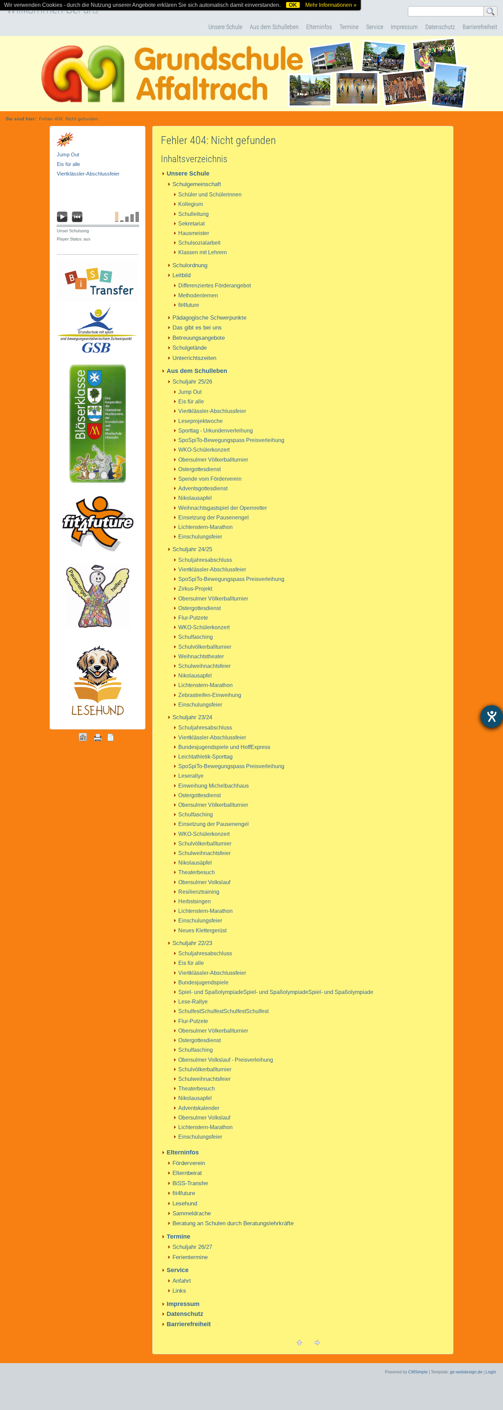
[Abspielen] (62, 216)
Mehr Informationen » (331, 5)
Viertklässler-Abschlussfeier (212, 411)
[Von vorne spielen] (77, 216)
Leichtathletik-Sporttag (205, 757)
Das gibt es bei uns (197, 327)
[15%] (122, 217)
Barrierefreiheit (480, 26)
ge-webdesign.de (466, 1372)
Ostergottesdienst (199, 469)
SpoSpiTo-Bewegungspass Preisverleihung (231, 440)
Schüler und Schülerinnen (210, 194)
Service (374, 26)
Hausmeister (193, 233)
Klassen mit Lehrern (202, 252)
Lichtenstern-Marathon (205, 527)
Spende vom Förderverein (210, 479)
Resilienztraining (198, 892)
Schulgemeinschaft (196, 184)
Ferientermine (190, 1257)
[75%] (132, 217)
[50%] (127, 217)
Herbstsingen (194, 901)
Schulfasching (195, 637)
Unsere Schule (225, 26)
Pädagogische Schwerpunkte (209, 317)
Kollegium (190, 204)
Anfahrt (181, 1281)
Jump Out (190, 392)
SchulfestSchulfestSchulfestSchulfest (223, 1011)
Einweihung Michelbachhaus (213, 786)
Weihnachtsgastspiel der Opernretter (222, 508)
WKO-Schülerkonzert (204, 450)
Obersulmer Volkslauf (204, 882)
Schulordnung (189, 265)
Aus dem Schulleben (274, 26)
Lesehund (184, 1203)
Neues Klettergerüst (202, 930)
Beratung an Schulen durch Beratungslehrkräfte (233, 1223)
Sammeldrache (191, 1213)
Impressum (404, 26)
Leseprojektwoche (200, 421)
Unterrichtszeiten (194, 358)
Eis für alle (191, 401)
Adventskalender (198, 1108)
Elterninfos (319, 26)
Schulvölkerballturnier (204, 647)
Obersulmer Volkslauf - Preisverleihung (225, 1060)
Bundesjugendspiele (203, 982)
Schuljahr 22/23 (192, 943)
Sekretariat (191, 224)
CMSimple (418, 1372)
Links (179, 1291)
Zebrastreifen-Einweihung (209, 695)
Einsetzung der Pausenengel (213, 517)
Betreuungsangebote (198, 338)
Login (491, 1372)
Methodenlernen (198, 295)
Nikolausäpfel (195, 863)
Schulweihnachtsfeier (204, 666)
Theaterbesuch (196, 872)
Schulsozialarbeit (199, 243)
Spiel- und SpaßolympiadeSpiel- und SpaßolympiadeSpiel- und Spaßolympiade (275, 992)
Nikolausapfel (195, 498)
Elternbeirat (187, 1173)
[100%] (137, 217)
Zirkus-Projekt (195, 589)
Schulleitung (193, 214)
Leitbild (181, 275)
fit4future (188, 305)
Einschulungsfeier (200, 537)
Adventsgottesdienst (203, 488)
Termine (349, 26)
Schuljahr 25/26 (192, 381)
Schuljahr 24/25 (192, 549)
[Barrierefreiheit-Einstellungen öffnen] (491, 716)
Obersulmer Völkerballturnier (213, 460)
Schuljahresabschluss (205, 560)
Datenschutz (440, 26)
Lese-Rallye (193, 1002)
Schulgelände (189, 348)
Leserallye (191, 776)
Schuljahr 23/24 (192, 717)
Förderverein (188, 1163)
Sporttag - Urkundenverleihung (215, 431)
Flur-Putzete (193, 618)
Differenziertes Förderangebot (214, 285)
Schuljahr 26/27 (192, 1247)
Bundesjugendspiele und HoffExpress (224, 747)
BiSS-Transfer (190, 1183)
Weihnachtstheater (201, 656)
